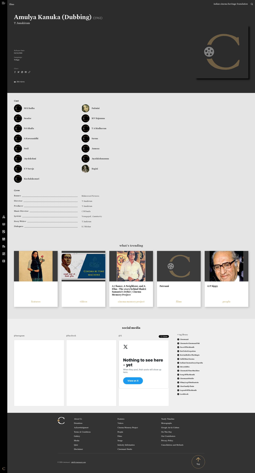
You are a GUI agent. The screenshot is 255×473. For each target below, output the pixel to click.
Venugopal (87, 216)
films (11, 4)
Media (76, 440)
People (120, 431)
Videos (120, 423)
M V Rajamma (98, 118)
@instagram (19, 335)
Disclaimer (78, 449)
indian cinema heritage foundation (231, 4)
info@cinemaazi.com (78, 462)
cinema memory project (131, 301)
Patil (26, 148)
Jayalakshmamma (100, 158)
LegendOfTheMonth (188, 390)
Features (121, 418)
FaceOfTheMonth (187, 347)
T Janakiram (22, 23)
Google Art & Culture (170, 427)
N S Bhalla (29, 128)
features (36, 301)
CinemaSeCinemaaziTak (190, 343)
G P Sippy (212, 286)
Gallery (77, 436)
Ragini (95, 168)
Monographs (166, 423)
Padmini (95, 108)
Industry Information (126, 444)
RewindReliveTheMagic (190, 355)
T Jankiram (86, 221)
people (226, 301)
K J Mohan (86, 226)
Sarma (95, 138)
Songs (120, 440)
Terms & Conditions (82, 431)
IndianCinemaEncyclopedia (191, 363)
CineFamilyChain (187, 386)
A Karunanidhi (31, 138)
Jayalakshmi (30, 158)
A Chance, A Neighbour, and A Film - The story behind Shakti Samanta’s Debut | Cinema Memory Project (129, 290)
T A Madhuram (99, 128)
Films (120, 436)
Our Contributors (168, 436)
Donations (78, 423)
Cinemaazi (184, 339)
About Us (78, 418)
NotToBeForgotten (188, 351)
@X (120, 335)
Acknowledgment (81, 427)
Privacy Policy (167, 440)
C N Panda (86, 211)
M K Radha (29, 108)
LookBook (184, 394)
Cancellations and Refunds (172, 444)
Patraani (164, 286)
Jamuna (95, 148)
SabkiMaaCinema (187, 359)
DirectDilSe (185, 367)
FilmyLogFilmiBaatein (189, 382)
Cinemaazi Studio (125, 449)
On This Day (166, 431)
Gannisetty (97, 216)
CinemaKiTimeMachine (189, 371)
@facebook (71, 335)
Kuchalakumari (31, 179)
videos (83, 301)
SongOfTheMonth (187, 375)
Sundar (27, 118)
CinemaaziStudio (187, 378)
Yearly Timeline (167, 418)
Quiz (76, 444)
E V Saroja (29, 168)
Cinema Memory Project (128, 427)
